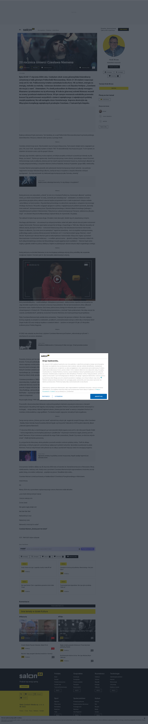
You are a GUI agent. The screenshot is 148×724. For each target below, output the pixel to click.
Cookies (52, 391)
